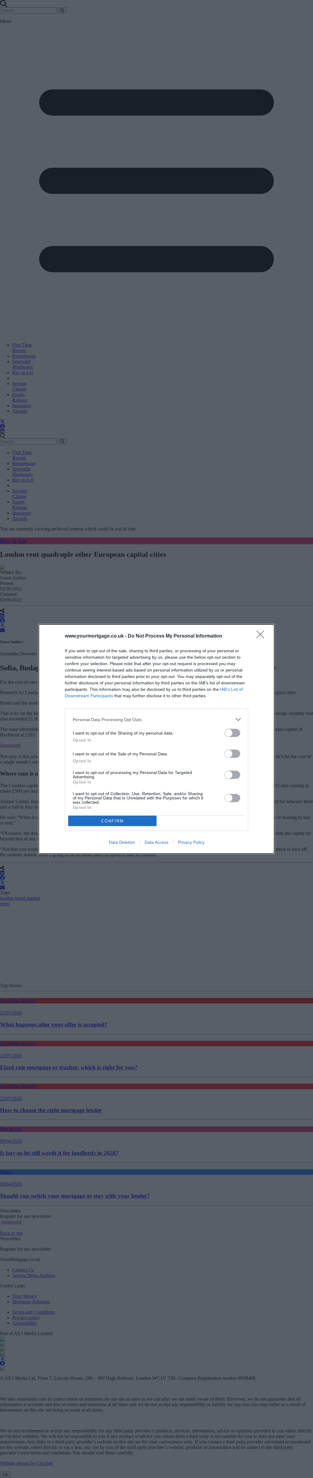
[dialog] (156, 739)
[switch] (232, 733)
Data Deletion (122, 842)
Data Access (156, 842)
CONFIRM (112, 821)
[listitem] (156, 719)
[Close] (262, 636)
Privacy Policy (191, 842)
